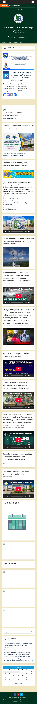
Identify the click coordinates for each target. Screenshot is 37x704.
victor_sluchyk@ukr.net (9, 118)
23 (26, 677)
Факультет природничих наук (18, 27)
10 (31, 673)
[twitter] (22, 9)
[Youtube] (18, 9)
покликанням (8, 204)
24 (31, 677)
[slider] (17, 231)
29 (22, 679)
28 (18, 679)
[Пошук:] (17, 632)
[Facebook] (15, 9)
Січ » (20, 683)
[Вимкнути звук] (29, 231)
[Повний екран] (32, 231)
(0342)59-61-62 (17, 30)
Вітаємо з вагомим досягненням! (13, 650)
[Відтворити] (5, 231)
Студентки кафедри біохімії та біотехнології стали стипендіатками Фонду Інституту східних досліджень (18, 645)
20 (13, 677)
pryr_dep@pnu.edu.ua (19, 32)
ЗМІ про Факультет (8, 464)
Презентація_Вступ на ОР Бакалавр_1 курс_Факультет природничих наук (14, 154)
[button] (18, 224)
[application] (18, 224)
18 (5, 677)
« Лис (16, 683)
